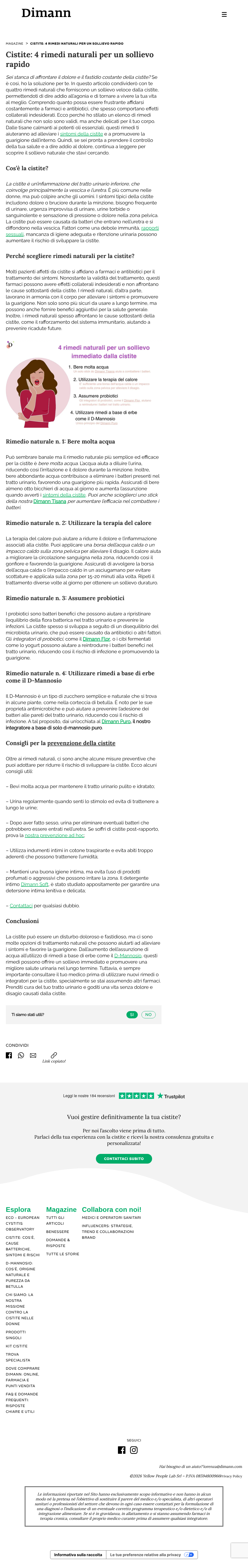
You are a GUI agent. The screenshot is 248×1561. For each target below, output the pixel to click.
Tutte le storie (62, 1254)
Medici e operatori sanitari (111, 1218)
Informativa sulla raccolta (78, 1554)
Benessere (57, 1232)
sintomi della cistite (81, 134)
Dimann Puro (116, 721)
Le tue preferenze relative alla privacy (145, 1554)
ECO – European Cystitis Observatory (22, 1223)
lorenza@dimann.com (222, 1466)
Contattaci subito (124, 1159)
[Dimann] (73, 12)
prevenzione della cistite (81, 743)
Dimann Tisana (49, 501)
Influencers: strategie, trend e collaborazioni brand (108, 1231)
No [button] (148, 1014)
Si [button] (132, 1014)
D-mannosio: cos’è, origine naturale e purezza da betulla (20, 1275)
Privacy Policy (231, 1476)
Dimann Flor (96, 639)
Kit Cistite (17, 1346)
